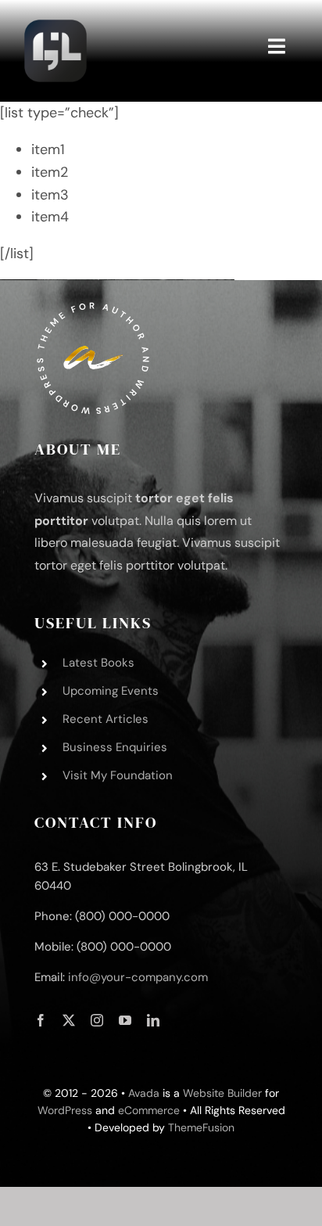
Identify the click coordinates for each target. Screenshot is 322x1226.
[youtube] (125, 1020)
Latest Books (98, 663)
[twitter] (69, 1020)
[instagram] (97, 1020)
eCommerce (149, 1110)
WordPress (65, 1110)
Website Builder (222, 1093)
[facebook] (40, 1020)
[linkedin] (153, 1020)
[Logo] (55, 22)
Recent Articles (105, 719)
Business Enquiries (115, 747)
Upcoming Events (111, 691)
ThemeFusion (201, 1127)
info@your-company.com (138, 977)
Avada (143, 1093)
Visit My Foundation (118, 775)
